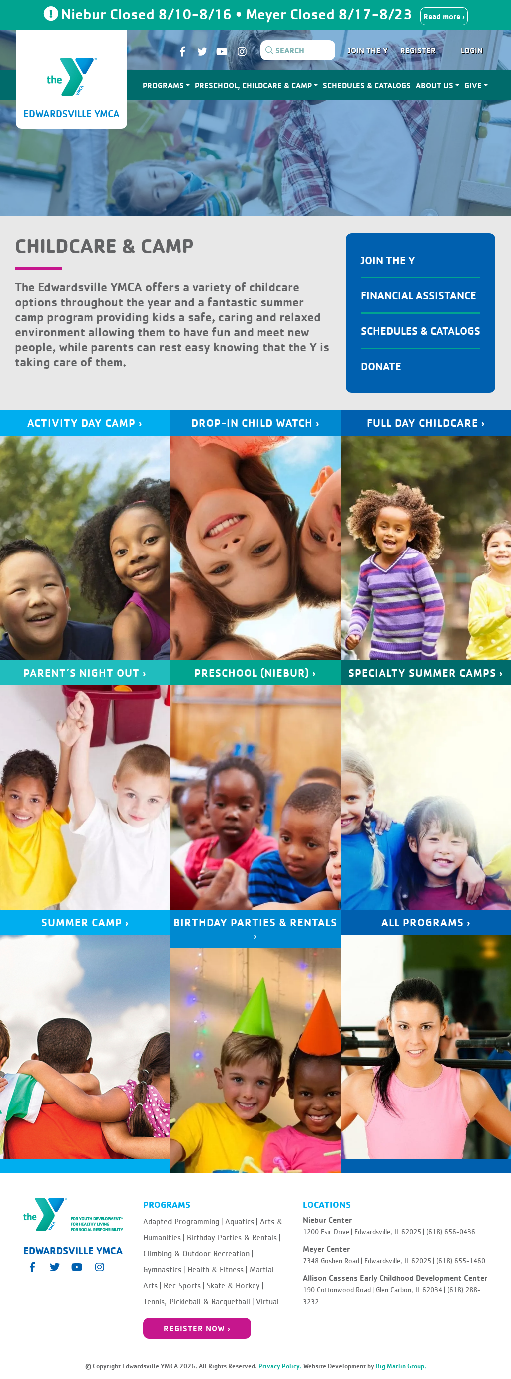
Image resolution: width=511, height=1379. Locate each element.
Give (473, 85)
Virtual (267, 1302)
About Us (434, 85)
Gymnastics (164, 1270)
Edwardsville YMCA (71, 113)
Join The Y (388, 260)
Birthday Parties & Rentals (233, 1238)
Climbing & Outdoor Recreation (198, 1254)
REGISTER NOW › (197, 1328)
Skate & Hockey (235, 1286)
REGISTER (418, 50)
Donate (381, 366)
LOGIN (472, 50)
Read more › (444, 16)
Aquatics (241, 1222)
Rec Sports (184, 1286)
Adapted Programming (183, 1222)
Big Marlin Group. (401, 1366)
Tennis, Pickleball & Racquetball (198, 1302)
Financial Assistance (418, 295)
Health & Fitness (217, 1270)
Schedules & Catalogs (367, 85)
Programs (163, 85)
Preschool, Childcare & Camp (253, 85)
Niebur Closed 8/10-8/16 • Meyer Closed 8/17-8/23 (238, 13)
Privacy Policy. (279, 1366)
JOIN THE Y (368, 50)
